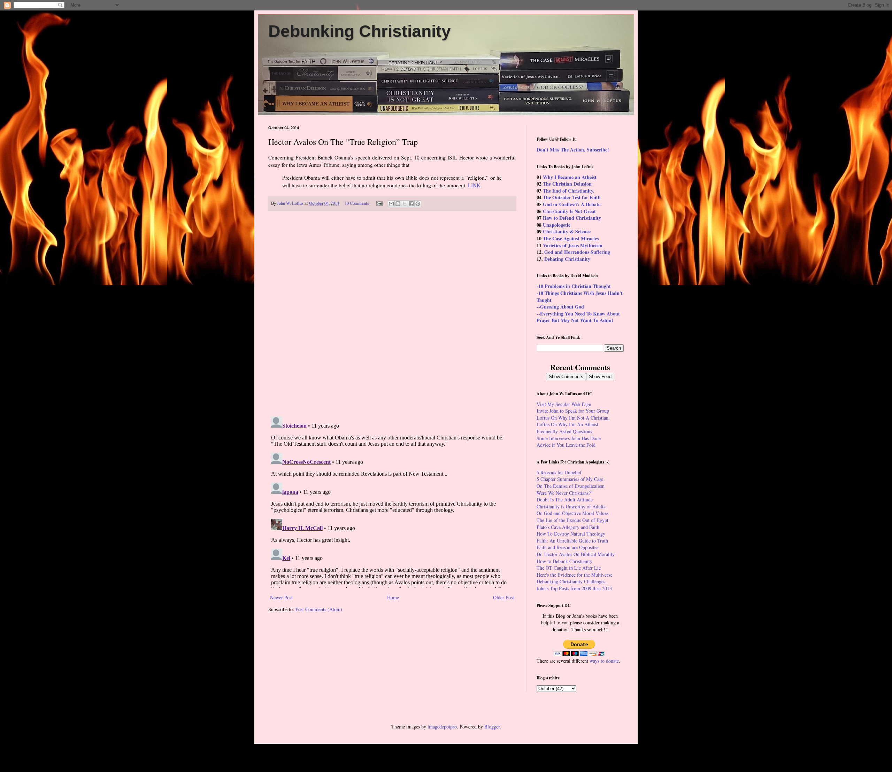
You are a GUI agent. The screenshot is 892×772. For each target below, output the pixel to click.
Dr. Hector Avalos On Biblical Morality (576, 554)
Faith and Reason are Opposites (567, 547)
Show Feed (600, 376)
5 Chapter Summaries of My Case (570, 479)
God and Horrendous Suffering (577, 252)
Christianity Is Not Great (569, 211)
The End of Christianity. (568, 190)
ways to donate (604, 660)
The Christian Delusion (567, 183)
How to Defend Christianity (572, 217)
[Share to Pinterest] (417, 203)
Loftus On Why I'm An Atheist (567, 424)
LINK (474, 185)
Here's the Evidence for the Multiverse (574, 574)
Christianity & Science (567, 231)
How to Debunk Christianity (564, 561)
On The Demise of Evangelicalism (571, 486)
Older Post (503, 597)
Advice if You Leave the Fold (566, 445)
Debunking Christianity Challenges (571, 581)
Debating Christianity (567, 259)
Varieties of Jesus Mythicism (572, 245)
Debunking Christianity (359, 31)
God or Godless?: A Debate (571, 204)
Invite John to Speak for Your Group (573, 410)
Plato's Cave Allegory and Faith (568, 527)
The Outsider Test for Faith (572, 197)
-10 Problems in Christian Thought (574, 286)
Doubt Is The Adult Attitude (565, 499)
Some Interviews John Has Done (569, 438)
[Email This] (391, 203)
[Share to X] (404, 203)
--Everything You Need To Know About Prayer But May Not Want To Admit (578, 317)
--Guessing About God (560, 306)
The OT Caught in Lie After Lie (569, 567)
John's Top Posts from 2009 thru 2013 (574, 588)
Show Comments (566, 376)
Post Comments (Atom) (318, 609)
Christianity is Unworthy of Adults (571, 506)
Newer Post (281, 597)
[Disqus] (392, 314)
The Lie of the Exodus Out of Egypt (572, 520)
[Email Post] (379, 203)
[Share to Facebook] (411, 203)
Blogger (492, 726)
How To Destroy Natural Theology (571, 533)
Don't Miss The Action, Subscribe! (573, 149)
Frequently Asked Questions (564, 431)
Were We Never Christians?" (565, 493)
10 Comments (357, 203)
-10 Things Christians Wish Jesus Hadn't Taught (580, 296)
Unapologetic (556, 224)
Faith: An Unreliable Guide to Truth (572, 540)
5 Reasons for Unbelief (559, 472)
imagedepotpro (442, 726)
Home (393, 597)
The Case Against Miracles (571, 238)
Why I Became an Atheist (570, 177)
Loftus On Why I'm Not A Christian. (573, 417)
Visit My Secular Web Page (564, 404)
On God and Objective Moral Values (572, 513)
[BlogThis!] (397, 203)
